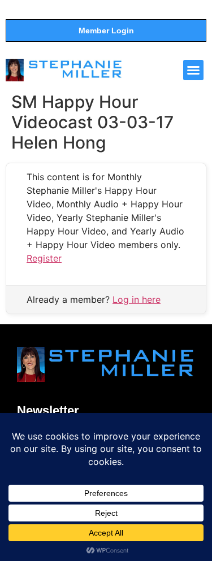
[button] (193, 70)
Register (44, 258)
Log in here (137, 299)
